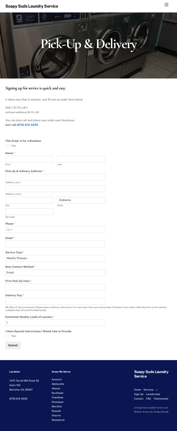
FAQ (148, 398)
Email (9, 238)
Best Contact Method (20, 266)
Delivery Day (14, 295)
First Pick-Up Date (18, 281)
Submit (13, 345)
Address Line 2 (13, 194)
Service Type (14, 252)
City (7, 205)
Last (59, 164)
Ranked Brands (161, 411)
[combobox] (9, 230)
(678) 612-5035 (27, 124)
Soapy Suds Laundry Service (149, 407)
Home (137, 389)
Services (148, 389)
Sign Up (138, 394)
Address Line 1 (13, 182)
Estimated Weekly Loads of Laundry (29, 317)
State (60, 205)
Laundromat (153, 394)
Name (10, 153)
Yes (13, 145)
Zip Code (10, 217)
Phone (10, 223)
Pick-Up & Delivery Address (24, 171)
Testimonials (161, 398)
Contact (138, 398)
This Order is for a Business (23, 141)
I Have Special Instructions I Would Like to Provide (38, 331)
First (7, 164)
